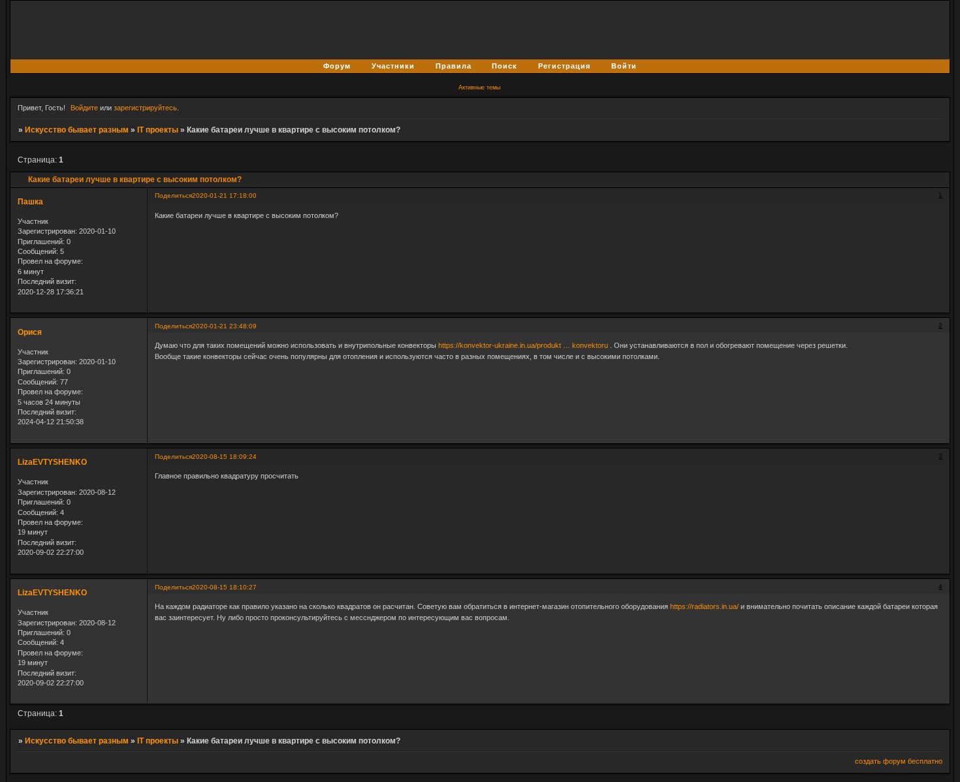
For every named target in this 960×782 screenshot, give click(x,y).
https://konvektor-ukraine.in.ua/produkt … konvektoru (523, 345)
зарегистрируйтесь (145, 108)
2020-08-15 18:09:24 (224, 456)
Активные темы (479, 87)
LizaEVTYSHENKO (52, 462)
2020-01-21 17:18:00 (224, 195)
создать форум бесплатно (898, 761)
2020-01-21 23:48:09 (224, 326)
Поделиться (173, 195)
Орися (30, 332)
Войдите (84, 108)
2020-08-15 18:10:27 (224, 587)
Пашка (30, 201)
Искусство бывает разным (77, 129)
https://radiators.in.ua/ (704, 606)
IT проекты (157, 129)
